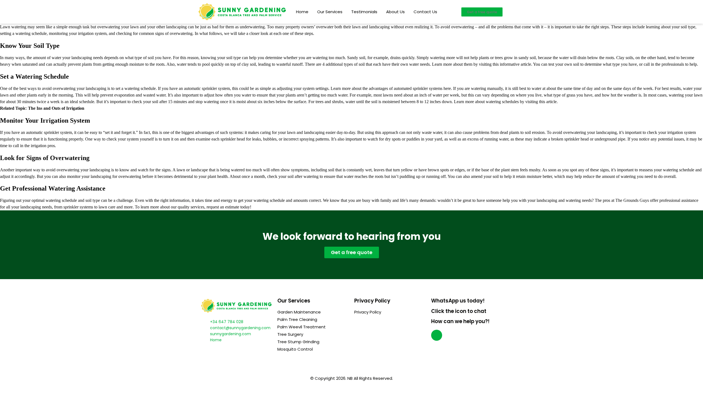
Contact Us (425, 12)
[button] (482, 11)
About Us (395, 12)
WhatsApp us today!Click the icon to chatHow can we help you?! (460, 311)
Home (302, 12)
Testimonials (364, 12)
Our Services (329, 12)
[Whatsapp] (436, 335)
